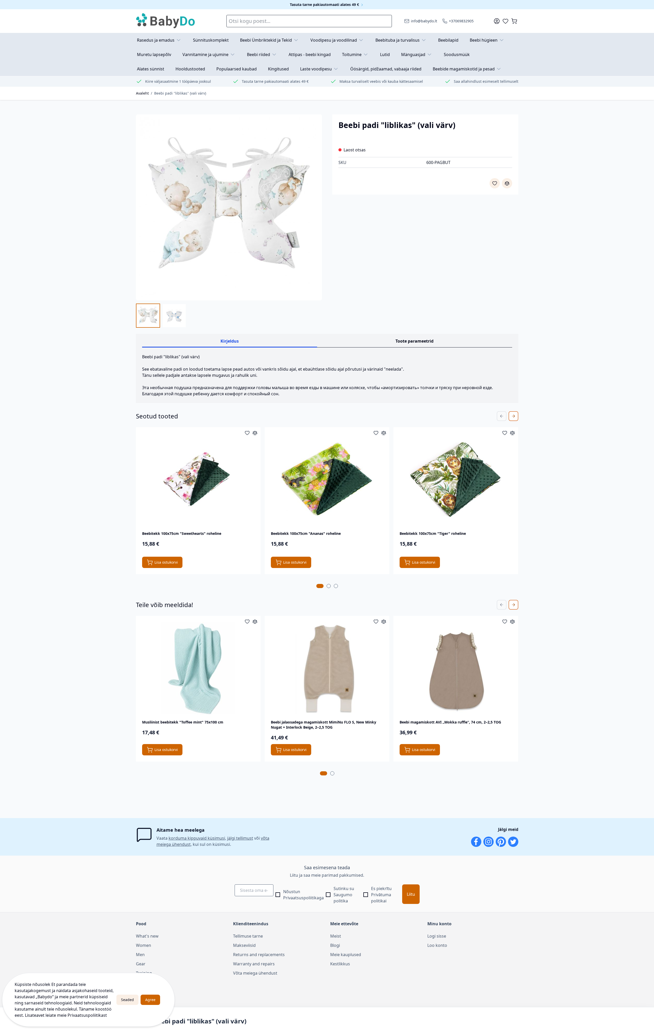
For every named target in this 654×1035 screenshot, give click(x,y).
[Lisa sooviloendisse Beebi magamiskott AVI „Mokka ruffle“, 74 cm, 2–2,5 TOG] (504, 621)
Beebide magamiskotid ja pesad (464, 69)
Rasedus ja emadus (155, 40)
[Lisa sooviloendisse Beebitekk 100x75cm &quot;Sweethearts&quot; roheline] (247, 432)
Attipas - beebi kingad (310, 54)
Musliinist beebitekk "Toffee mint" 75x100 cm (182, 722)
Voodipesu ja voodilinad (333, 40)
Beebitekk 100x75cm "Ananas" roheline (306, 533)
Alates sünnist (150, 69)
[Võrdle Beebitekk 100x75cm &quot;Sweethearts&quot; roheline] (255, 432)
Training (144, 973)
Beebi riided (258, 54)
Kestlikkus (340, 964)
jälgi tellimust (240, 838)
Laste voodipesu (316, 69)
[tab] (320, 586)
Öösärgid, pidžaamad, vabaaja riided (385, 69)
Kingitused (278, 69)
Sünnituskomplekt (211, 40)
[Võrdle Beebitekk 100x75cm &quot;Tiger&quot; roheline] (512, 432)
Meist (335, 936)
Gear (140, 964)
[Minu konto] (497, 21)
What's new (147, 936)
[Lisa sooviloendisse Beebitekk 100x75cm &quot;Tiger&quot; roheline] (504, 432)
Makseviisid (244, 945)
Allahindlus (146, 982)
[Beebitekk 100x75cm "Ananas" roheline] (327, 479)
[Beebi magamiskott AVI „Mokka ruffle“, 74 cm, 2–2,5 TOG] (456, 668)
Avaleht (142, 93)
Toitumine (352, 54)
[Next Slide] (513, 416)
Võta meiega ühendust (255, 973)
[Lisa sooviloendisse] (495, 183)
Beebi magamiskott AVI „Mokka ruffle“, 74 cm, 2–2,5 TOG (450, 722)
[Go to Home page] (166, 21)
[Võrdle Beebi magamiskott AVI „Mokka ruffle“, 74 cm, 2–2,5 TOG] (512, 621)
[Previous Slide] (501, 416)
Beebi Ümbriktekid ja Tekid (266, 40)
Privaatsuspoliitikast (87, 1015)
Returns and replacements (259, 954)
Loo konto (437, 945)
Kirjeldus (229, 341)
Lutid (385, 54)
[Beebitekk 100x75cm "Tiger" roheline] (456, 479)
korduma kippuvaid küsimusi (197, 838)
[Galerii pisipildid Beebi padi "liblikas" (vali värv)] (161, 316)
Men (140, 954)
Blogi (335, 945)
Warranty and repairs (254, 964)
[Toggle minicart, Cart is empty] (514, 21)
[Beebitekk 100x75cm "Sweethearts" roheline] (198, 479)
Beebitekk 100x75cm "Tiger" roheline (433, 533)
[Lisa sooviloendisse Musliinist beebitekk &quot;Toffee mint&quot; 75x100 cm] (247, 621)
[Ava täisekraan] (229, 207)
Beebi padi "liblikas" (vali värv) (180, 93)
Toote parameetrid (414, 341)
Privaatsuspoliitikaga (303, 898)
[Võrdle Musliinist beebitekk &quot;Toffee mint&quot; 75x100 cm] (255, 621)
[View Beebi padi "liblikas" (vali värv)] (148, 316)
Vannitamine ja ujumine (205, 54)
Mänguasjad (413, 54)
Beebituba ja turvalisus (397, 40)
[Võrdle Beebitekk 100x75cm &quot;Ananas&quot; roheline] (383, 432)
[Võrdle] (507, 183)
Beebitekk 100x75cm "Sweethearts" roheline (181, 533)
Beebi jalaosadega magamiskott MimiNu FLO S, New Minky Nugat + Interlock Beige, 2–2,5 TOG (323, 725)
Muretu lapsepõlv (154, 54)
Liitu (411, 894)
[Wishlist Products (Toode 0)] (505, 21)
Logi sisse (436, 936)
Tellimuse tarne (248, 936)
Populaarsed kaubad (236, 69)
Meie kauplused (345, 954)
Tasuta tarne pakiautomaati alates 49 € (325, 4)
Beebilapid (448, 40)
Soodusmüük (457, 54)
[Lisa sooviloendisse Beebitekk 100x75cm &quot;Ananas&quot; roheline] (376, 432)
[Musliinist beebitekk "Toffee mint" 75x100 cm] (198, 668)
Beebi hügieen (484, 40)
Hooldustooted (190, 69)
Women (143, 945)
